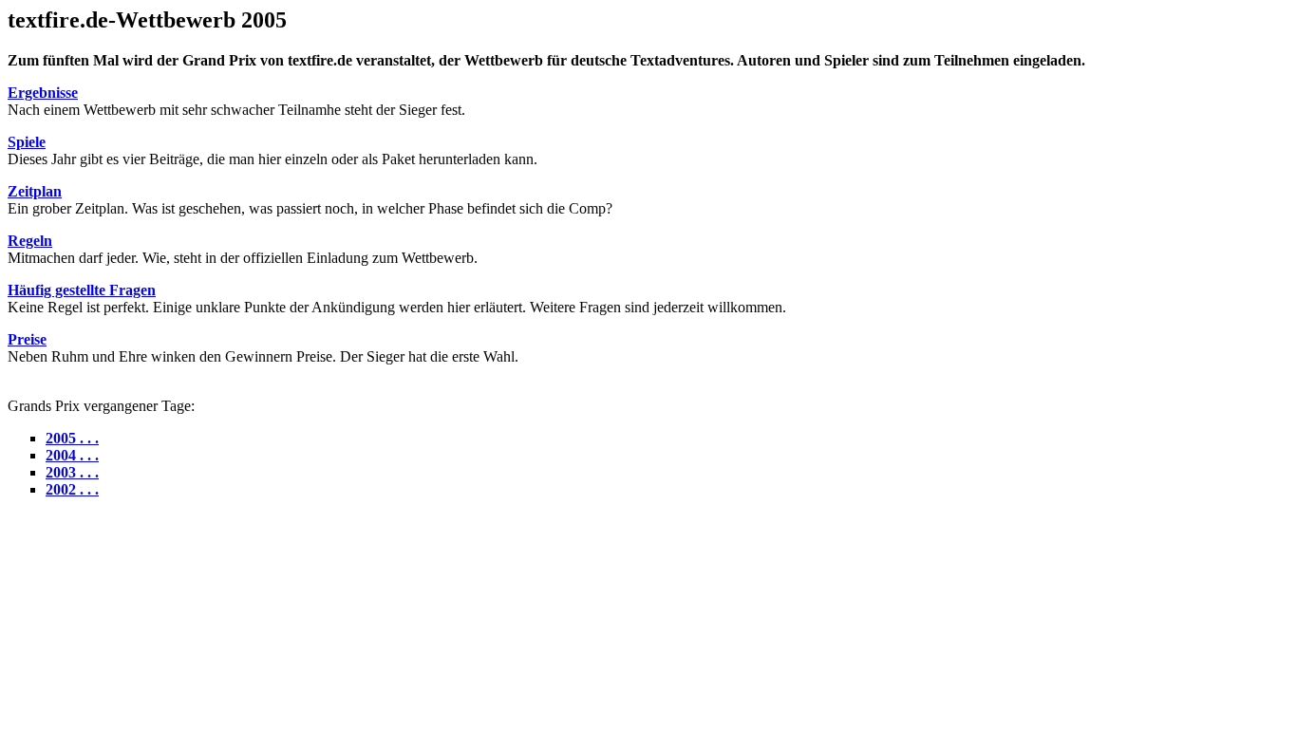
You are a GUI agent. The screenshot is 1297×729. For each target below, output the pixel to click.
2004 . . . (72, 455)
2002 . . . (72, 489)
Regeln (30, 241)
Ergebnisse (43, 92)
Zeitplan (35, 191)
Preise (27, 339)
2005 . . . (72, 438)
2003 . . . (72, 472)
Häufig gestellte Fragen (82, 290)
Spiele (27, 142)
